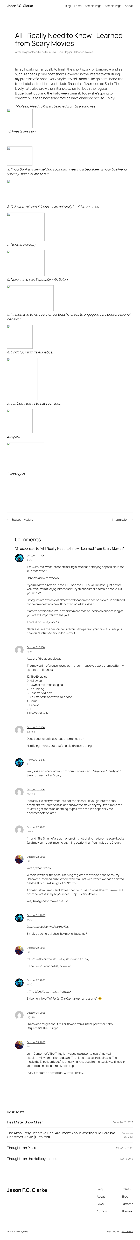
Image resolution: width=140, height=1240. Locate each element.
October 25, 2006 (36, 1012)
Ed (28, 860)
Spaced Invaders (22, 520)
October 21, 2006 (36, 555)
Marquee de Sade (99, 83)
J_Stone (31, 731)
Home (78, 6)
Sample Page (93, 6)
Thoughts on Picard (22, 1148)
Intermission (120, 520)
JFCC (29, 559)
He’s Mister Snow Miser (25, 1122)
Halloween (78, 52)
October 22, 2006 (36, 827)
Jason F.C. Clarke (20, 5)
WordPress (127, 1231)
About (129, 6)
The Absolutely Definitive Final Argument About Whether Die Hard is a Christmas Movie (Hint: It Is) (61, 1135)
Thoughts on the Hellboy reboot (32, 1159)
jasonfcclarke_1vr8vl (37, 52)
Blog (68, 6)
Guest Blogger (64, 52)
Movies (89, 52)
